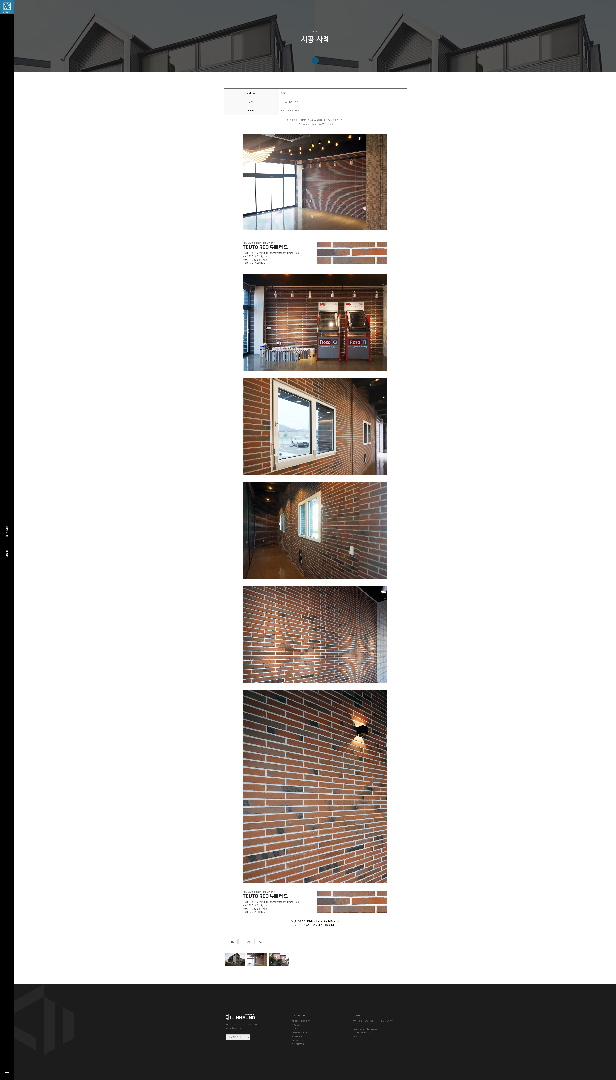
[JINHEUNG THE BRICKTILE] (7, 7)
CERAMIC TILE (298, 1040)
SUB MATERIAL (298, 1044)
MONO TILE (297, 1036)
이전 (232, 941)
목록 (248, 941)
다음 (260, 941)
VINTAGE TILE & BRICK (302, 1033)
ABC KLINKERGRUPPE (301, 1021)
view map (357, 1036)
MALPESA (296, 1025)
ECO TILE (296, 1029)
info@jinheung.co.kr (369, 1029)
